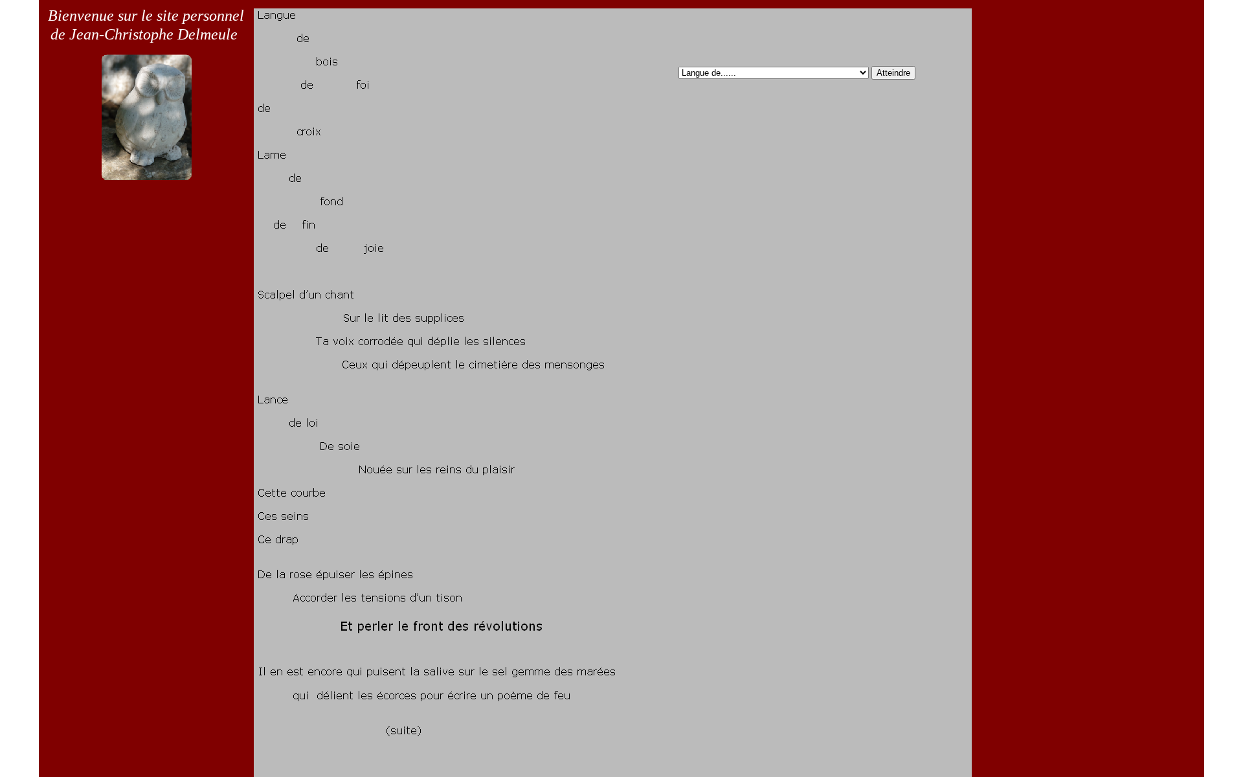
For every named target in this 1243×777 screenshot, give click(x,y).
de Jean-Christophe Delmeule (144, 34)
